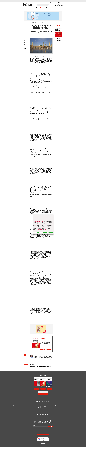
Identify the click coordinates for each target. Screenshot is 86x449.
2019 (32, 22)
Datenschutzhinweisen (49, 424)
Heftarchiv (30, 22)
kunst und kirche (77, 405)
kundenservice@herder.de (44, 407)
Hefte (40, 7)
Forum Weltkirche (62, 405)
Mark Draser (41, 36)
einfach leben (31, 405)
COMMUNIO (38, 405)
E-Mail (34, 425)
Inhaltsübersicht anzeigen (58, 40)
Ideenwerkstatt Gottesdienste (47, 405)
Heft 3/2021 (32, 364)
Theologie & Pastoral (20, 405)
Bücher (46, 7)
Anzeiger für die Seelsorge (57, 405)
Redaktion (62, 2)
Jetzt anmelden (50, 426)
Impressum (51, 432)
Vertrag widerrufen (40, 434)
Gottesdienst (41, 405)
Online (37, 7)
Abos (49, 7)
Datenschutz (43, 432)
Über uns (51, 2)
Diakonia (40, 406)
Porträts (59, 2)
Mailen (26, 48)
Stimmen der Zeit (34, 405)
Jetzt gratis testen (45, 349)
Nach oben (43, 443)
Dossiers (43, 7)
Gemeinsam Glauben (67, 405)
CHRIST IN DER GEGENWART (26, 405)
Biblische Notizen (81, 405)
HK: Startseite (25, 22)
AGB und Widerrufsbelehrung (37, 432)
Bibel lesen (74, 405)
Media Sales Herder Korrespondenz (8, 405)
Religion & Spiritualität (15, 405)
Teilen (26, 44)
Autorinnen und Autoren (55, 2)
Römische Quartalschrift (44, 406)
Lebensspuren (70, 405)
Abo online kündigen (50, 407)
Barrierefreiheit (47, 432)
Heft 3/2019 (35, 22)
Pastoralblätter (52, 405)
